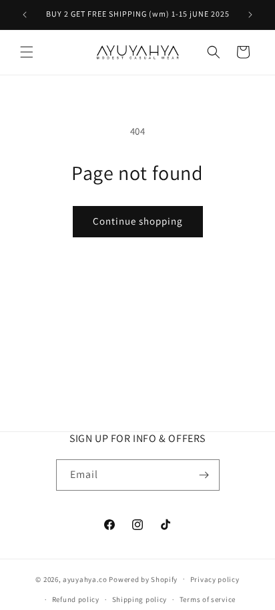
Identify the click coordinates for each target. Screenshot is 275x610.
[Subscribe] (204, 475)
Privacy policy (215, 579)
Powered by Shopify (143, 578)
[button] (26, 52)
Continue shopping (138, 221)
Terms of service (208, 599)
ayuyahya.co (85, 578)
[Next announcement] (250, 14)
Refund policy (75, 599)
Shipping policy (140, 599)
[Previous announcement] (24, 14)
